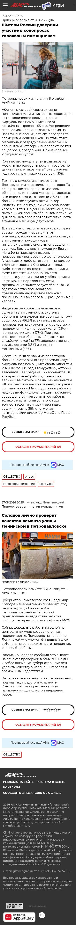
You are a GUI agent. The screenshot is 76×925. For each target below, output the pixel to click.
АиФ (35, 582)
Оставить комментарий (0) (38, 447)
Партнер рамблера (36, 906)
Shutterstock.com (14, 91)
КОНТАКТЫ (11, 787)
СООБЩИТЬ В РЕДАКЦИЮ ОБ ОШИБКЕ (32, 793)
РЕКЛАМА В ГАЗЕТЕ (51, 782)
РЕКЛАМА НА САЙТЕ (18, 782)
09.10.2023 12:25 (12, 16)
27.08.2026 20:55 (13, 502)
